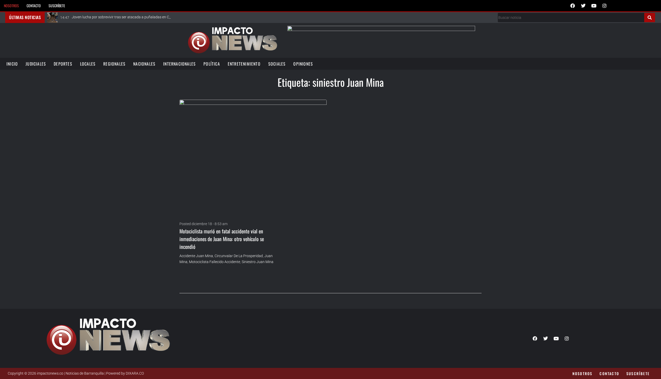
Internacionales (179, 64)
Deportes (63, 64)
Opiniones (303, 64)
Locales (88, 64)
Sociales (277, 64)
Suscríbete (57, 5)
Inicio (12, 64)
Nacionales (144, 64)
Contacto (34, 5)
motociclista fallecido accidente (214, 262)
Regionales (114, 64)
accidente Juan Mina (196, 256)
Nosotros (11, 5)
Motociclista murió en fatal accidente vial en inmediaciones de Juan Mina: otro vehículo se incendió (221, 238)
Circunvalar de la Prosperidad (239, 256)
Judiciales (36, 64)
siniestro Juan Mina (257, 262)
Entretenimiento (244, 64)
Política (211, 64)
